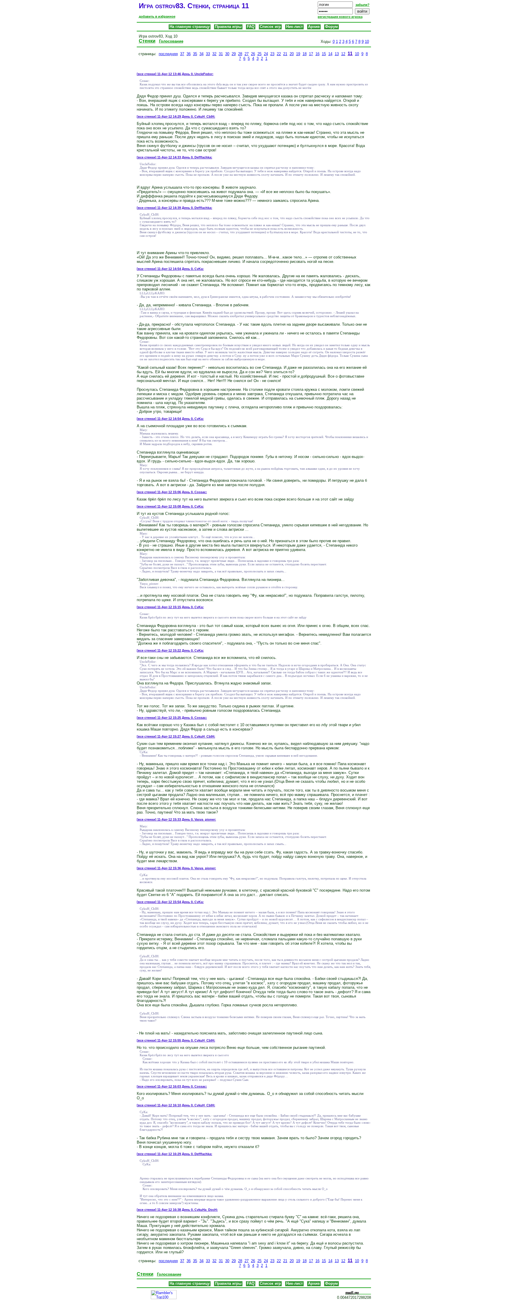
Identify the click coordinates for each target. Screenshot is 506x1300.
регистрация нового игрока (340, 16)
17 (311, 54)
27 (247, 54)
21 (285, 54)
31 (221, 54)
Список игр (270, 26)
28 (240, 54)
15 (324, 54)
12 (343, 54)
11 (350, 53)
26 (253, 54)
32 (214, 54)
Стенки (147, 40)
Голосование (171, 41)
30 (227, 54)
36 (189, 54)
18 (304, 54)
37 (182, 54)
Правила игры (228, 26)
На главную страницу (190, 26)
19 (298, 54)
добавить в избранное (157, 16)
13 (337, 54)
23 (272, 54)
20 (292, 54)
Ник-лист (294, 26)
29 (234, 54)
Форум (331, 26)
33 (208, 54)
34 (201, 54)
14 (330, 54)
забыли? (362, 4)
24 (266, 54)
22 (279, 54)
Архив (314, 26)
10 (367, 41)
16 (317, 54)
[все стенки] (146, 74)
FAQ (250, 26)
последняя (168, 54)
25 (259, 54)
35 (195, 54)
